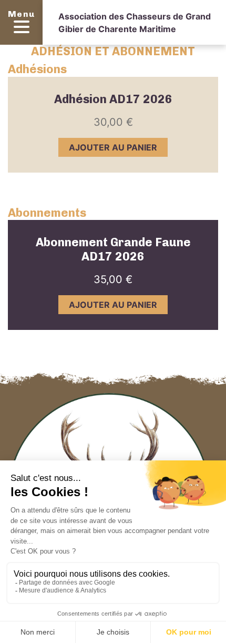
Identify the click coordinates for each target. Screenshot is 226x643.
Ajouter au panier (113, 147)
